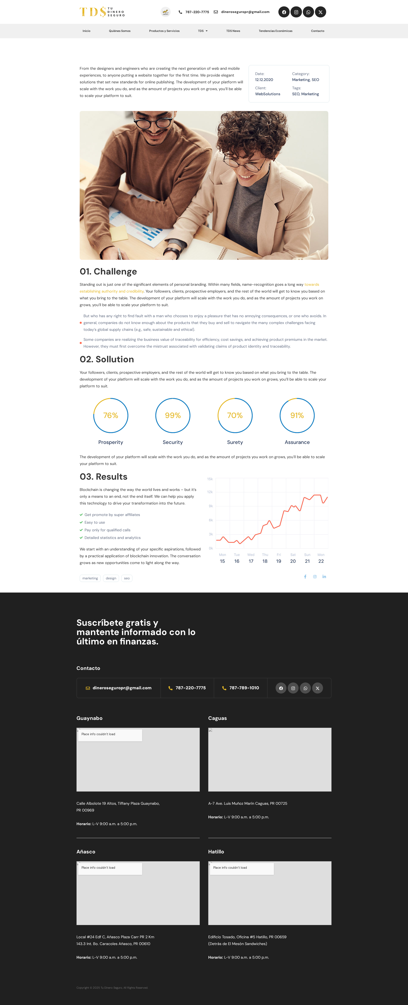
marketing (90, 578)
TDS (201, 31)
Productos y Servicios (164, 31)
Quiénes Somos (119, 31)
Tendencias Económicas (275, 31)
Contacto (317, 31)
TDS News (233, 31)
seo (127, 578)
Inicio (86, 31)
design (111, 578)
